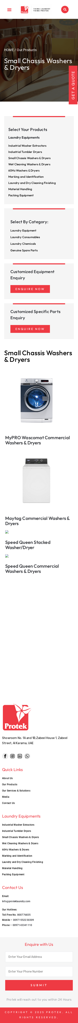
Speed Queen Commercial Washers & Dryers (32, 568)
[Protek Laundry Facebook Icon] (5, 756)
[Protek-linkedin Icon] (20, 756)
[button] (9, 9)
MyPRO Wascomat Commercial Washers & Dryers (37, 440)
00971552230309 (23, 920)
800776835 (24, 914)
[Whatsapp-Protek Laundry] (27, 756)
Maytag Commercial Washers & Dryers (37, 520)
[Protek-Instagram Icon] (12, 756)
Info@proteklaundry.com (16, 901)
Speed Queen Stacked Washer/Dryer (28, 544)
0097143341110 (22, 925)
